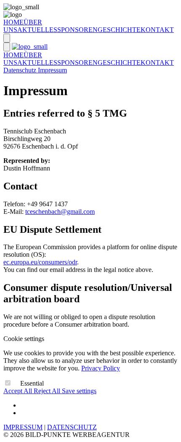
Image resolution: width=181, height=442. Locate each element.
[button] (6, 38)
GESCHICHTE (119, 29)
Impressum (52, 70)
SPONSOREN (77, 29)
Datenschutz (20, 70)
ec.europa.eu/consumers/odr (40, 262)
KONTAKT (157, 29)
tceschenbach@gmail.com (60, 211)
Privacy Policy (100, 368)
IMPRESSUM (23, 427)
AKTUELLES (37, 29)
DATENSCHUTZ (72, 427)
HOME (13, 22)
